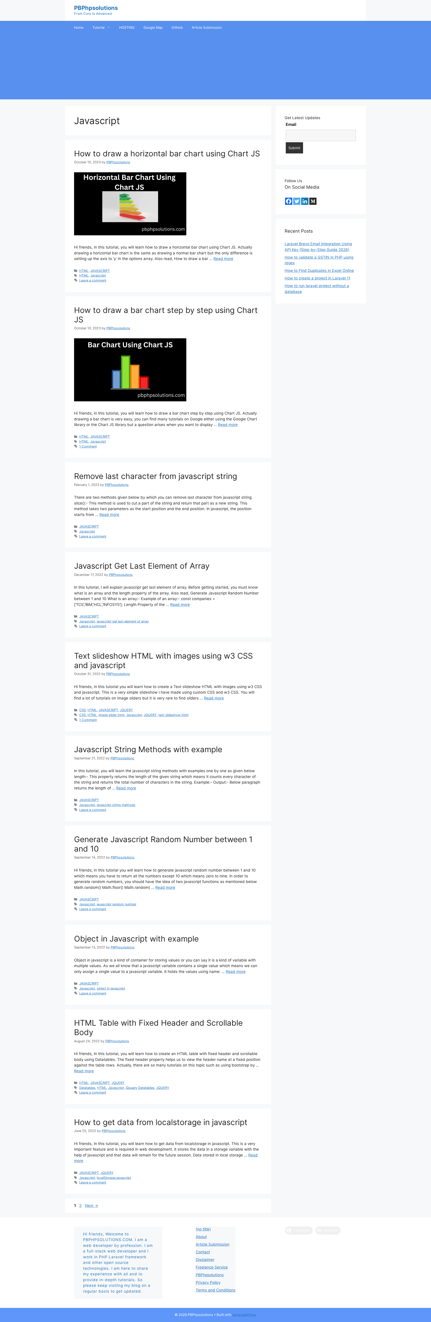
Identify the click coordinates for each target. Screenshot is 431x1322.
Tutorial (98, 27)
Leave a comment (92, 280)
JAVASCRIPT (100, 271)
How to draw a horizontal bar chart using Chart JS (167, 153)
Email (291, 124)
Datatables (87, 1088)
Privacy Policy (208, 1282)
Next (91, 1205)
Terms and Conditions (215, 1290)
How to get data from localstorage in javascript (160, 1122)
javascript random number (116, 904)
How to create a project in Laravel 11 (317, 278)
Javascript (98, 275)
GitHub (177, 27)
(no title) (203, 1229)
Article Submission (207, 27)
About (201, 1237)
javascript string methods (116, 805)
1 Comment (88, 446)
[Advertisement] (215, 68)
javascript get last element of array (123, 621)
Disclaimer (205, 1259)
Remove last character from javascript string (155, 476)
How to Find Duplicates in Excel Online (319, 270)
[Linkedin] (304, 201)
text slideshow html (173, 715)
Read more (223, 258)
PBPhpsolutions (96, 7)
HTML (83, 271)
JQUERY (126, 710)
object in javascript (111, 988)
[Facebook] (288, 201)
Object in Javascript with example (136, 938)
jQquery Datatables (140, 1088)
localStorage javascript (114, 1178)
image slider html (111, 715)
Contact (203, 1252)
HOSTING (126, 27)
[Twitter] (296, 201)
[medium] (313, 201)
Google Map (153, 27)
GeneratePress (244, 1315)
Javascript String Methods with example (148, 749)
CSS (82, 710)
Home (79, 27)
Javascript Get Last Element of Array (141, 565)
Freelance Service (212, 1267)
